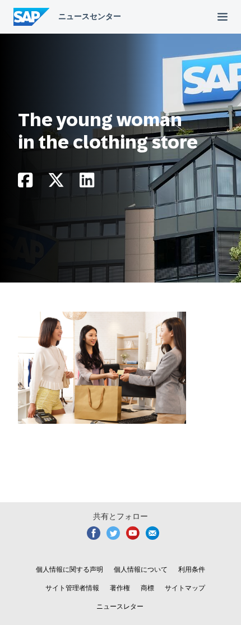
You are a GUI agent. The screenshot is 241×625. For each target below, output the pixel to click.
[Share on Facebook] (25, 183)
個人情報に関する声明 (69, 569)
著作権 (120, 588)
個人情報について (141, 569)
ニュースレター (119, 606)
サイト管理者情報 (72, 588)
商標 (147, 588)
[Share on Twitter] (56, 183)
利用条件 (191, 569)
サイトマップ (185, 588)
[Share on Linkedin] (87, 183)
